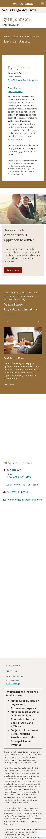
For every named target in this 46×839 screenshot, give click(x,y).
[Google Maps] (23, 429)
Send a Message (13, 683)
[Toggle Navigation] (42, 4)
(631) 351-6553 (12, 680)
